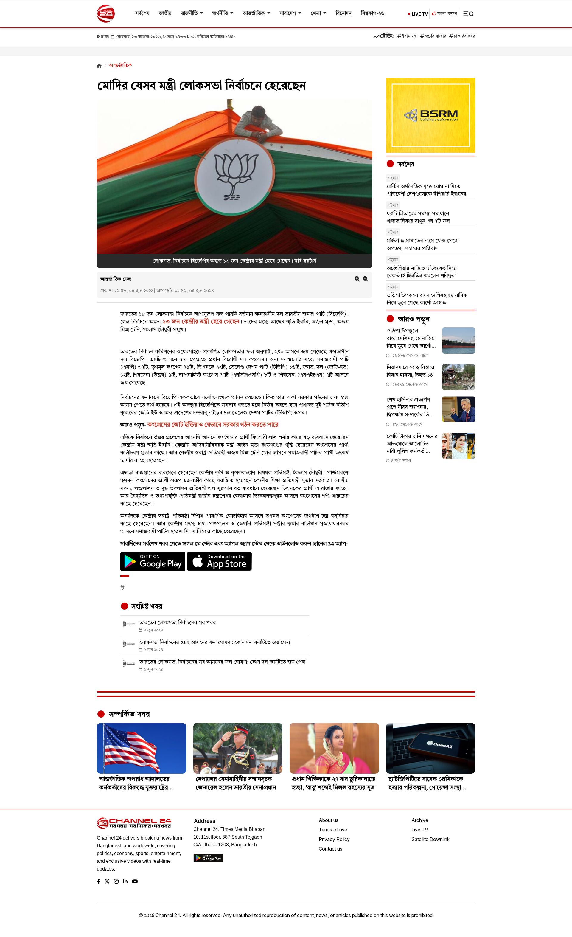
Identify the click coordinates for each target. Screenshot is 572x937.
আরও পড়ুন (413, 319)
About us (328, 820)
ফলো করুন (446, 14)
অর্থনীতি (220, 13)
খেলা (316, 13)
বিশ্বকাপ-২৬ (373, 13)
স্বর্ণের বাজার (435, 36)
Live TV (419, 830)
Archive (419, 820)
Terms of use (333, 830)
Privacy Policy (334, 839)
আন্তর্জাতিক (254, 13)
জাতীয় (165, 13)
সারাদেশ (288, 13)
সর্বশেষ (143, 13)
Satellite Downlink (430, 839)
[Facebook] (98, 882)
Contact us (330, 849)
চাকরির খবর (464, 36)
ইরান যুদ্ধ (409, 36)
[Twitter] (107, 882)
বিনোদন (344, 13)
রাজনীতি (190, 13)
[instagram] (116, 882)
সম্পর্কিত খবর (128, 714)
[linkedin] (125, 882)
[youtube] (135, 882)
